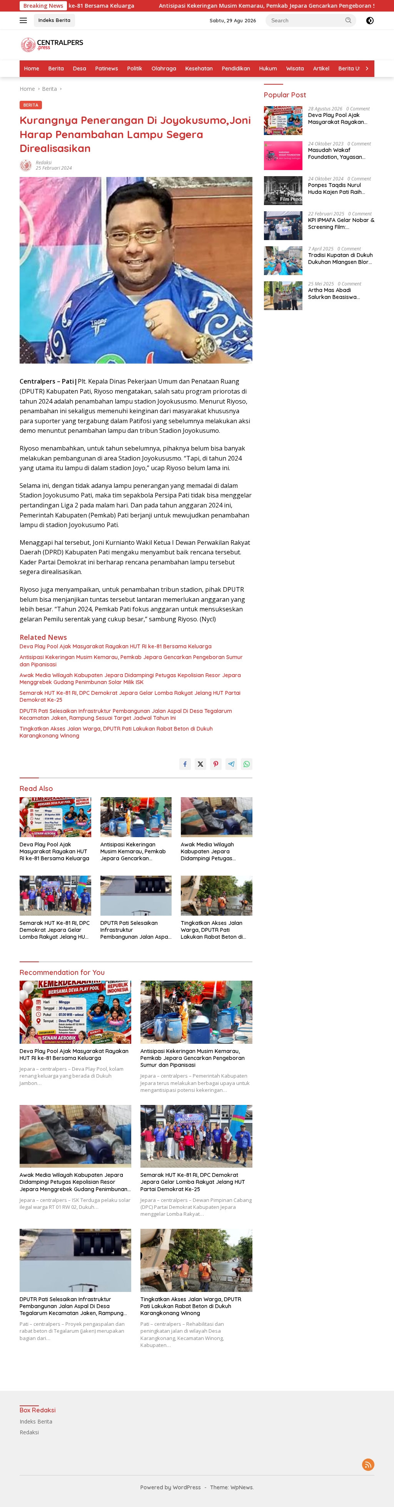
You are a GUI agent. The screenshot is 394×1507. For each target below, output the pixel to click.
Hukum (268, 68)
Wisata (295, 68)
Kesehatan (199, 68)
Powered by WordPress (170, 1487)
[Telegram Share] (231, 764)
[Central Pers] (52, 44)
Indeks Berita (54, 20)
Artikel (321, 68)
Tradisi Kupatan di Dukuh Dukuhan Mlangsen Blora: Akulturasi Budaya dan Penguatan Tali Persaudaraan (340, 258)
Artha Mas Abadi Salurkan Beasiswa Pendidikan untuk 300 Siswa (336, 293)
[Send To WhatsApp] (246, 764)
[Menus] (25, 20)
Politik (134, 68)
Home (31, 68)
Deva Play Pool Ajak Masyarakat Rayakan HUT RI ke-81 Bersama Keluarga (116, 646)
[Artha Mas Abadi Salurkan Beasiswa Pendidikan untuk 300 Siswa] (283, 295)
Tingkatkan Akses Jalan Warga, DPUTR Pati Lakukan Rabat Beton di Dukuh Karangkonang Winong (116, 732)
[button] (348, 20)
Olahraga (164, 68)
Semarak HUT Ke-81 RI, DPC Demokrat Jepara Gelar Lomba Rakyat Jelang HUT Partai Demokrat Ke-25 (130, 696)
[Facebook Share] (185, 764)
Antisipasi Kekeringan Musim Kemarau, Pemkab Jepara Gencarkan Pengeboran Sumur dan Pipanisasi (197, 5)
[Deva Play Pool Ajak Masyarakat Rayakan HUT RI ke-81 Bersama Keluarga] (55, 817)
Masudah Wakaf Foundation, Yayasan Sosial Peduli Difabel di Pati (337, 153)
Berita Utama (356, 68)
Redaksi (44, 162)
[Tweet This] (200, 764)
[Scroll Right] (367, 68)
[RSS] (368, 1465)
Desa (79, 68)
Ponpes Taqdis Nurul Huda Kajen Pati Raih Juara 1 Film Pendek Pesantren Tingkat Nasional (335, 188)
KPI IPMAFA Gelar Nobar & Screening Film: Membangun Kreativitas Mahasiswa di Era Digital (341, 223)
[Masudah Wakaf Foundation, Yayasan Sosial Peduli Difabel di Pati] (283, 155)
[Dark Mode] (370, 20)
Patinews (106, 68)
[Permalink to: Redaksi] (26, 164)
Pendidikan (236, 68)
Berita (56, 68)
